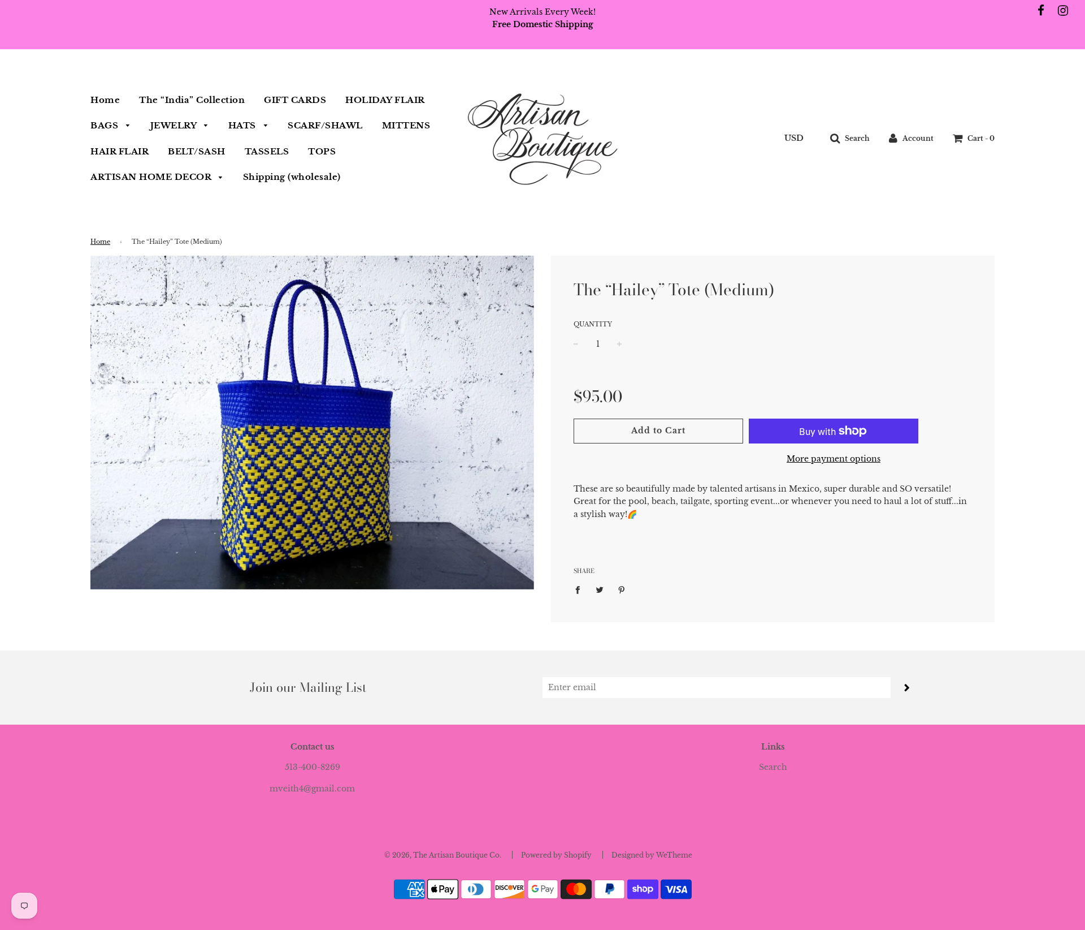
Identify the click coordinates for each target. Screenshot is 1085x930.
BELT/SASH (196, 151)
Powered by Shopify (556, 855)
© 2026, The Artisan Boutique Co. (442, 855)
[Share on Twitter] (600, 589)
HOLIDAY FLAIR (385, 99)
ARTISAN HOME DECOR (152, 176)
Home (105, 99)
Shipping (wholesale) (292, 176)
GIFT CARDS (295, 99)
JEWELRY (174, 125)
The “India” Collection (192, 99)
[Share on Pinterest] (622, 589)
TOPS (322, 151)
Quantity (593, 324)
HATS (243, 125)
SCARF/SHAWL (325, 125)
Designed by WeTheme (651, 855)
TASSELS (267, 151)
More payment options (833, 459)
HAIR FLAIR (119, 151)
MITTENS (406, 125)
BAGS (105, 125)
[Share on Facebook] (581, 589)
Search (773, 767)
